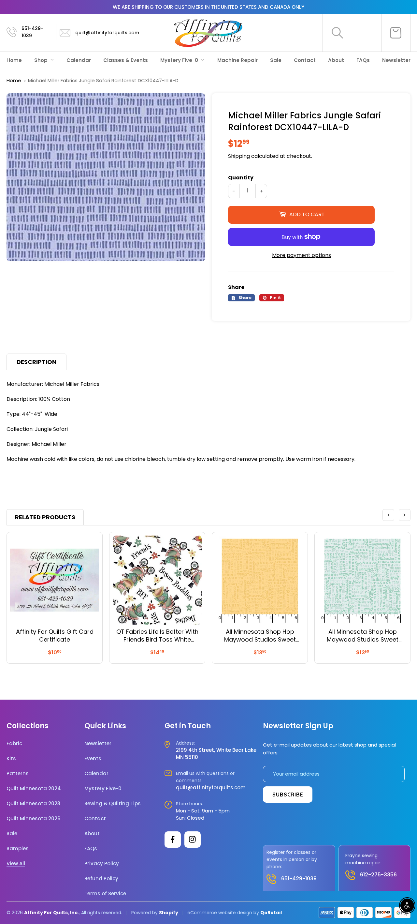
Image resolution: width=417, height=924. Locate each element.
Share (236, 287)
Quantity (240, 177)
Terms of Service (105, 894)
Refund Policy (101, 879)
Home (14, 60)
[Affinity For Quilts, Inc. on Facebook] (173, 839)
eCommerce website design (219, 912)
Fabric (14, 744)
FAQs (363, 60)
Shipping (239, 156)
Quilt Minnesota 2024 (34, 789)
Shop (41, 60)
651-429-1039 (32, 32)
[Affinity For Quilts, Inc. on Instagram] (192, 839)
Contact (305, 60)
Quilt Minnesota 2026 (34, 819)
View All (16, 864)
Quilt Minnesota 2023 (33, 804)
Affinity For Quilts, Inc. (51, 912)
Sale (275, 60)
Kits (11, 759)
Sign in (366, 32)
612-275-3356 (378, 874)
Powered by (145, 912)
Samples (18, 849)
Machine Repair (237, 60)
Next (404, 515)
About (336, 60)
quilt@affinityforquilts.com (107, 32)
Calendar (78, 60)
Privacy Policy (101, 864)
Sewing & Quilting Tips (112, 804)
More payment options (301, 255)
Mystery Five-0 (179, 60)
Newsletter (396, 60)
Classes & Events (125, 60)
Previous (388, 515)
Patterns (18, 774)
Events (92, 759)
